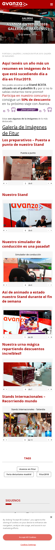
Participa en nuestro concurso (24, 95)
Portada (6, 53)
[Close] (51, 517)
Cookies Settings (28, 544)
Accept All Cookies (27, 537)
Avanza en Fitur (27, 469)
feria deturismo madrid (18, 474)
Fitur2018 (44, 474)
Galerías (27, 18)
